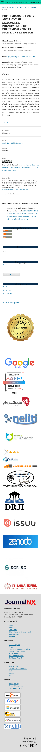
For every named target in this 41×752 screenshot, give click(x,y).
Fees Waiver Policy (15, 688)
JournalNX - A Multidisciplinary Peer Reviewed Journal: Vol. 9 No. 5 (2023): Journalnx (22, 216)
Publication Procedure (17, 651)
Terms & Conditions (16, 686)
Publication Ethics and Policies (20, 649)
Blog (10, 675)
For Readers (7, 287)
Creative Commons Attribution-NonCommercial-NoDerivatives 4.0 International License (20, 167)
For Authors (7, 290)
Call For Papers (14, 645)
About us (12, 627)
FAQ (10, 671)
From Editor (13, 630)
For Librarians (7, 293)
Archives (11, 7)
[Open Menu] (2, 2)
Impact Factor (14, 634)
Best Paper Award (15, 658)
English (6, 265)
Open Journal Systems (11, 303)
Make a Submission (11, 275)
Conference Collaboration (18, 669)
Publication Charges (16, 656)
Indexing (12, 636)
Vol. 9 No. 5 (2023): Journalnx (26, 7)
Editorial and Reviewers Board (20, 632)
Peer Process (13, 666)
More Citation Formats (11, 194)
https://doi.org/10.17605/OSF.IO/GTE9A (20, 57)
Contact (11, 673)
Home (4, 7)
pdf (6, 123)
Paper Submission (15, 653)
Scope (11, 647)
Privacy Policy (13, 684)
